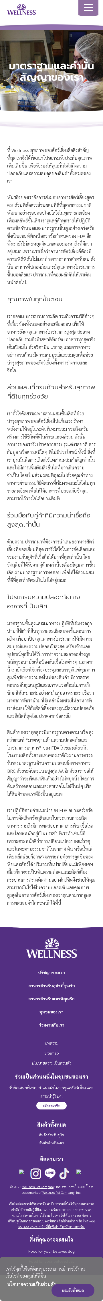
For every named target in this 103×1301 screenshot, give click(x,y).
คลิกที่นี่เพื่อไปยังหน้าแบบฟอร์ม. (62, 1226)
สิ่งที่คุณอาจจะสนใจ (51, 1239)
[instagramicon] (35, 1174)
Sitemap (51, 1052)
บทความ (51, 1042)
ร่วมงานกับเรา (51, 1024)
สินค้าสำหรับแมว (51, 1142)
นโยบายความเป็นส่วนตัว (31, 1284)
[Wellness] (21, 9)
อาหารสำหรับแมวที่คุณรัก (51, 998)
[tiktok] (64, 1174)
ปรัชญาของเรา (51, 972)
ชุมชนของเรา (51, 1011)
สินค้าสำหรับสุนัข (51, 1135)
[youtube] (78, 1175)
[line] (50, 1174)
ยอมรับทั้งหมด (73, 1290)
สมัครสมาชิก (51, 1105)
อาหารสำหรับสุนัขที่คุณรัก (51, 985)
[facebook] (21, 1175)
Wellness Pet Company (38, 1186)
